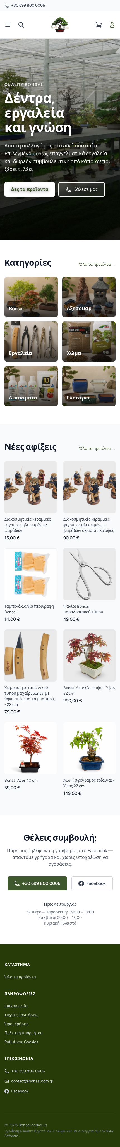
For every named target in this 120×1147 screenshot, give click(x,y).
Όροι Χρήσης (16, 1024)
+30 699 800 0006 (28, 5)
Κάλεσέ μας (85, 189)
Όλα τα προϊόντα (20, 977)
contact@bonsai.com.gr (32, 1081)
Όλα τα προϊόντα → (97, 264)
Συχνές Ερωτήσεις (21, 1015)
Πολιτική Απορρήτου (23, 1033)
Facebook (96, 883)
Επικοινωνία (16, 1006)
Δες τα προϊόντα (29, 189)
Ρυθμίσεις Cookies (21, 1042)
